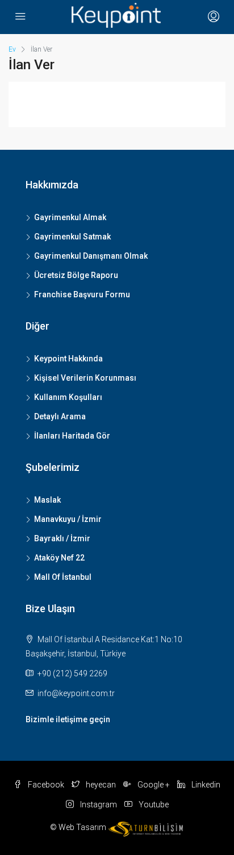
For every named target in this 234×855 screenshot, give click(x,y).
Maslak (47, 499)
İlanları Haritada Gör (72, 435)
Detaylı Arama (60, 416)
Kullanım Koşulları (68, 397)
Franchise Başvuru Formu (82, 294)
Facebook (45, 784)
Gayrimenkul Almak (70, 217)
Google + (153, 784)
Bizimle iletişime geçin (68, 719)
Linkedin (205, 784)
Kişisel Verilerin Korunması (85, 377)
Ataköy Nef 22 (59, 557)
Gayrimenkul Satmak (72, 236)
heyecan (100, 784)
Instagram (97, 804)
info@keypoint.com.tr (76, 693)
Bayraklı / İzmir (62, 538)
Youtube (153, 804)
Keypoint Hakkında (68, 358)
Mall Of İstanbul (62, 577)
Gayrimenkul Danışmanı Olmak (91, 255)
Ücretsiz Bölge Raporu (76, 275)
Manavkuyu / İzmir (68, 519)
